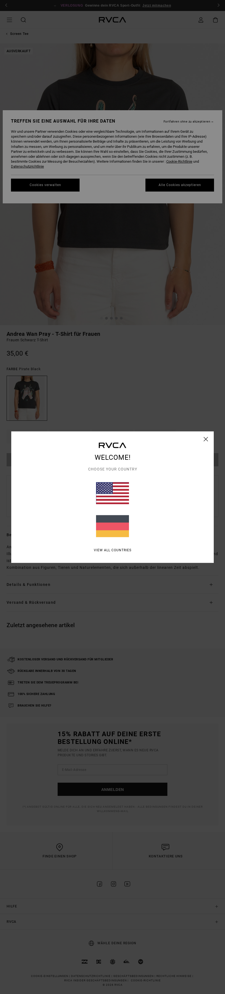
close (206, 439)
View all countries (112, 550)
